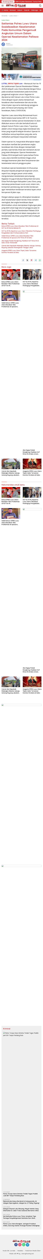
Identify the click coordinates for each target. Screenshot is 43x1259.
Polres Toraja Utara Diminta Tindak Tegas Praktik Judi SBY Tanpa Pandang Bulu (20, 1195)
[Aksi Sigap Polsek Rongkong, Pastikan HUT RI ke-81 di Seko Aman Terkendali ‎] (32, 369)
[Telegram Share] (35, 260)
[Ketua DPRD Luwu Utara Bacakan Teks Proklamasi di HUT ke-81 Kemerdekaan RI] (11, 274)
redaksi (8, 43)
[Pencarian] (40, 5)
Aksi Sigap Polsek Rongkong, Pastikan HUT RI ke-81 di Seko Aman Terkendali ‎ (20, 242)
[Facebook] (16, 1245)
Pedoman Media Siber (33, 1251)
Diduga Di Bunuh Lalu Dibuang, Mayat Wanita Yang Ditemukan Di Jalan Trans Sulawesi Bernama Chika (21, 1210)
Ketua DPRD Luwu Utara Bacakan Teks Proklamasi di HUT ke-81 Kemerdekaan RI (20, 227)
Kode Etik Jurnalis (9, 1251)
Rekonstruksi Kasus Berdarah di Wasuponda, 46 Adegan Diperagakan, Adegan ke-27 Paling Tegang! (21, 1202)
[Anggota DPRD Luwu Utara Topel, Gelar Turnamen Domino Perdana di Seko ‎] (32, 464)
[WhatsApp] (23, 1245)
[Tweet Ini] (27, 260)
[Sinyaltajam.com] (15, 5)
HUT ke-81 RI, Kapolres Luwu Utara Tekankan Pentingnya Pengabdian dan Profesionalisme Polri (21, 232)
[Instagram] (20, 1245)
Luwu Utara (5, 20)
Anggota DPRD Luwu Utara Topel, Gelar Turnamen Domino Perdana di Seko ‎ (19, 251)
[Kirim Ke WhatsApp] (39, 260)
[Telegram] (27, 1244)
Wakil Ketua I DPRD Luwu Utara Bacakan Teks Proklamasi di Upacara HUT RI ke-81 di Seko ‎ (17, 237)
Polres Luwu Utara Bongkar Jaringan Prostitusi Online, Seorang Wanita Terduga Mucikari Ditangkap (21, 1225)
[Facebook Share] (23, 260)
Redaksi (20, 1251)
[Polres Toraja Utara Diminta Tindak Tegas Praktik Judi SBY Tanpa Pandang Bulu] (21, 1111)
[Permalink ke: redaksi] (3, 44)
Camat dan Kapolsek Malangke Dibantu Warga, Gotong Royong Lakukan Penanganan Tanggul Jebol (21, 246)
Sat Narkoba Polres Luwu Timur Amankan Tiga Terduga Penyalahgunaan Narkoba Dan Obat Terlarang (19, 1217)
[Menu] (3, 5)
